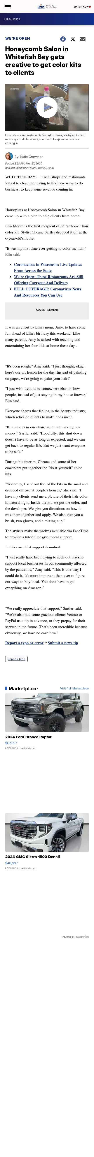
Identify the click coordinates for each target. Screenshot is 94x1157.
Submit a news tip (63, 643)
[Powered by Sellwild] (82, 936)
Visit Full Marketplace (74, 688)
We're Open (17, 38)
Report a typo (16, 659)
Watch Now (81, 6)
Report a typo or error (24, 643)
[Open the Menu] (7, 6)
